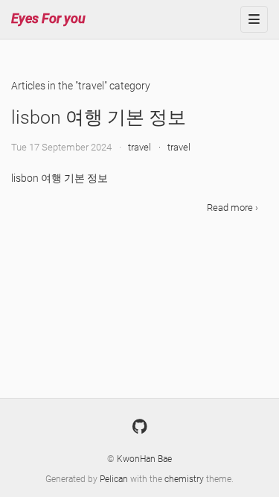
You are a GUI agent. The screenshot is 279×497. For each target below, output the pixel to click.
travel (139, 147)
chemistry (185, 479)
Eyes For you (48, 18)
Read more (231, 207)
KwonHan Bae (144, 459)
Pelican (115, 479)
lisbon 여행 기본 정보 (98, 117)
